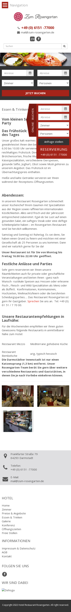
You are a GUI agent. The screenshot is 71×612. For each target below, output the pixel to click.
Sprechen (33, 301)
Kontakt (7, 556)
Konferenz (8, 525)
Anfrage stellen (53, 142)
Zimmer (6, 509)
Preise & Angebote (14, 513)
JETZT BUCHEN (35, 93)
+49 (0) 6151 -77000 (37, 27)
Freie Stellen (9, 533)
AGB (4, 552)
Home (6, 505)
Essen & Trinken (12, 517)
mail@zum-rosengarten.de (37, 32)
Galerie (6, 521)
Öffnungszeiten (11, 529)
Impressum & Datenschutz (19, 548)
